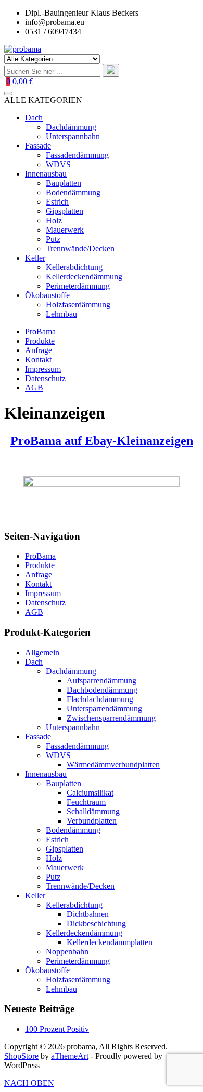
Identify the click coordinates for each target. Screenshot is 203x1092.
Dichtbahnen (88, 914)
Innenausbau (46, 774)
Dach (34, 661)
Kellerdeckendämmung (84, 932)
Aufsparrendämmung (101, 680)
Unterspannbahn (73, 727)
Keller (35, 895)
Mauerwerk (65, 867)
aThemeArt (69, 1055)
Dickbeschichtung (96, 923)
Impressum (43, 369)
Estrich (57, 839)
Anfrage (38, 350)
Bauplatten (63, 783)
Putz (53, 876)
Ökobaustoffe (47, 970)
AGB (34, 387)
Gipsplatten (64, 848)
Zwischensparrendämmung (111, 717)
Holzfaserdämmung (78, 979)
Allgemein (42, 652)
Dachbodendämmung (102, 689)
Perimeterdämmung (78, 960)
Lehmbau (61, 989)
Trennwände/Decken (80, 886)
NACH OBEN (29, 1082)
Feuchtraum (86, 802)
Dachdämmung (71, 671)
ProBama (40, 331)
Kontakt (38, 359)
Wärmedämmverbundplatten (113, 764)
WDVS (58, 755)
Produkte (40, 340)
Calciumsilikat (90, 792)
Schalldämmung (93, 811)
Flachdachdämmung (100, 699)
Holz (54, 858)
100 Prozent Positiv (57, 1028)
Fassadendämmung (77, 746)
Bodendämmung (73, 830)
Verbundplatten (92, 820)
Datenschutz (45, 378)
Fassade (38, 736)
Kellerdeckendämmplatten (110, 942)
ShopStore (21, 1055)
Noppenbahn (67, 951)
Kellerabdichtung (74, 904)
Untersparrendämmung (104, 708)
